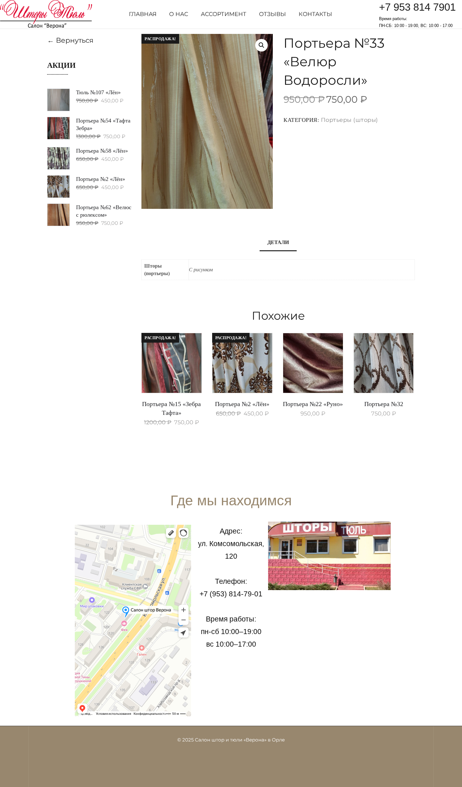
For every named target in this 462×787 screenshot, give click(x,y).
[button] (261, 45)
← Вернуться (70, 40)
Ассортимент (223, 14)
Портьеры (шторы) (349, 120)
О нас (178, 14)
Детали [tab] (278, 242)
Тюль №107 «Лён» (98, 92)
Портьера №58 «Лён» (102, 151)
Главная (143, 14)
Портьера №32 (383, 403)
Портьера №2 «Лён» (242, 403)
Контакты (315, 14)
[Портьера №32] (384, 363)
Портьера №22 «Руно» (313, 403)
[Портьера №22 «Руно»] (313, 363)
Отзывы (272, 14)
